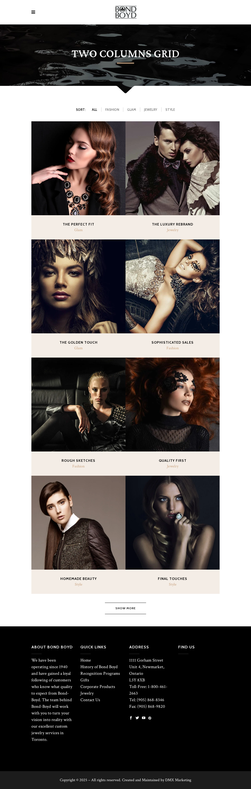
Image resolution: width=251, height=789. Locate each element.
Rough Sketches (78, 460)
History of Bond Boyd (99, 667)
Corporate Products (97, 686)
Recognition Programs (100, 673)
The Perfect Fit (78, 224)
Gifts (84, 680)
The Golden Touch (79, 342)
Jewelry (87, 693)
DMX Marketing (178, 780)
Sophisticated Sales (172, 342)
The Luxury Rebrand (172, 224)
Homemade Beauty (78, 578)
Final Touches (172, 578)
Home (85, 660)
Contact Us (90, 700)
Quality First (173, 460)
